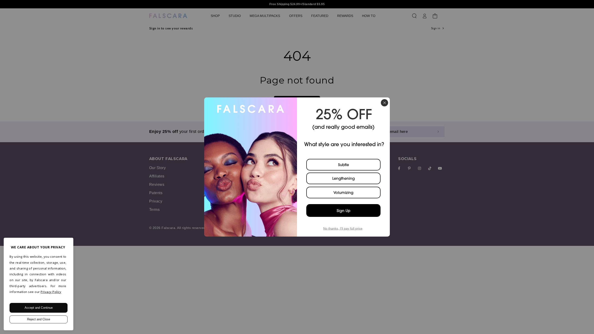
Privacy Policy (51, 292)
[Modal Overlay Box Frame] (297, 167)
